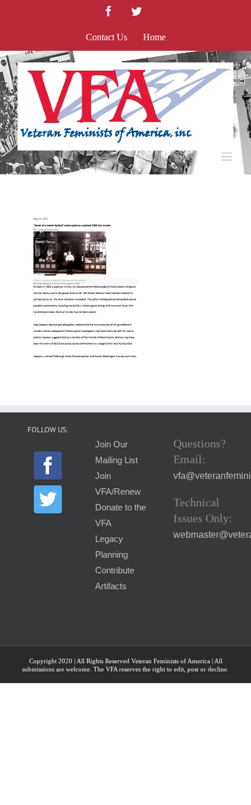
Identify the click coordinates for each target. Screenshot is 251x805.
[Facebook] (48, 466)
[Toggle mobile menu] (227, 156)
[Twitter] (48, 499)
